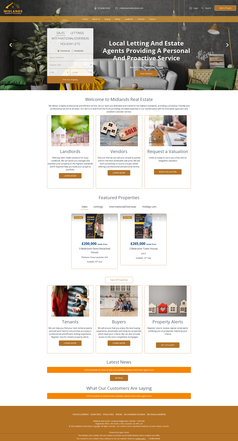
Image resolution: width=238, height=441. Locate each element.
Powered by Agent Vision (119, 432)
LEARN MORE (70, 175)
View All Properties (119, 280)
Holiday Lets (149, 206)
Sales (85, 206)
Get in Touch (225, 8)
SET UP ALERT (167, 345)
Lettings (98, 206)
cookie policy (140, 438)
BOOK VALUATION (119, 61)
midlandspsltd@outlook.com (131, 8)
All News (119, 378)
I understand (154, 438)
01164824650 (103, 8)
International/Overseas (122, 206)
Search (208, 8)
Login (195, 8)
